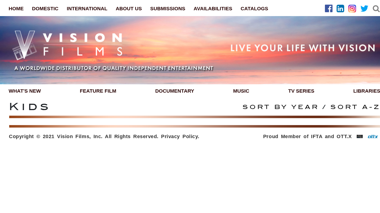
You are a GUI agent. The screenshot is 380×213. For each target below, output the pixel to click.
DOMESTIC (45, 8)
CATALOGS (254, 8)
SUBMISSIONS (167, 8)
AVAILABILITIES (213, 8)
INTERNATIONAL (87, 8)
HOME (16, 8)
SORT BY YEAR (282, 107)
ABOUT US (129, 8)
